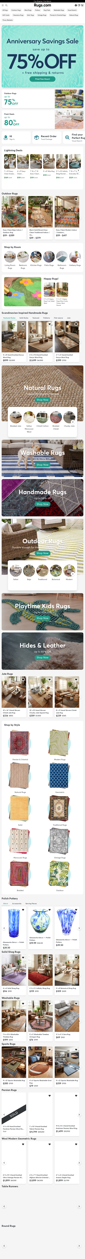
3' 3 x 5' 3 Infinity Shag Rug (39, 988)
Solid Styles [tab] (23, 318)
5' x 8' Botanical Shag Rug (66, 988)
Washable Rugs (59, 10)
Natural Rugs (73, 15)
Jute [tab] (68, 318)
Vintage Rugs (42, 15)
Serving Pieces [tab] (31, 903)
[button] (78, 170)
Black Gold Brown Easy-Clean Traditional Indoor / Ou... (39, 232)
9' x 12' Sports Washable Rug (14, 1080)
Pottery (37, 10)
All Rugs (5, 10)
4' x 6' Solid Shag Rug (11, 988)
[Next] (79, 218)
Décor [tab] (5, 903)
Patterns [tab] (46, 318)
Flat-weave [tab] (58, 318)
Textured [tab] (35, 318)
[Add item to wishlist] (23, 199)
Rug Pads (47, 10)
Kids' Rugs (30, 15)
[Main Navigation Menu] (3, 5)
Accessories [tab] (16, 903)
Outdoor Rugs (16, 10)
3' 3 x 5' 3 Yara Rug (63, 1034)
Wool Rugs (27, 10)
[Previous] (4, 218)
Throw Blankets (7, 20)
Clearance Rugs (18, 15)
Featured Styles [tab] (9, 318)
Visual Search (72, 10)
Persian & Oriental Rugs (58, 15)
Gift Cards (5, 15)
